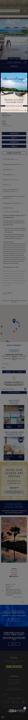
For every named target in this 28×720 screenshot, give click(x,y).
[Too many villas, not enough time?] (25, 708)
